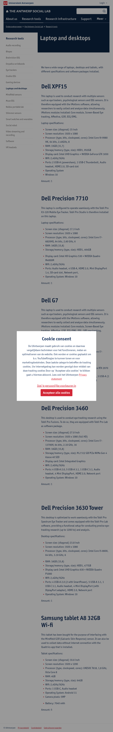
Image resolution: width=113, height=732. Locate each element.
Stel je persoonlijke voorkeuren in (56, 385)
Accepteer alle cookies (56, 392)
